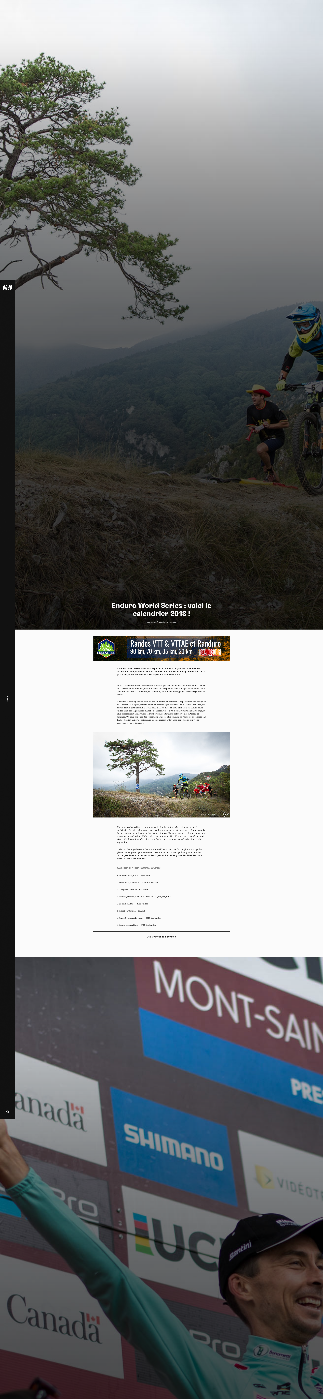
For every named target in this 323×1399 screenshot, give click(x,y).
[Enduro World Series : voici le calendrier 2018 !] (161, 774)
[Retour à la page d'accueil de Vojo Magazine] (7, 287)
